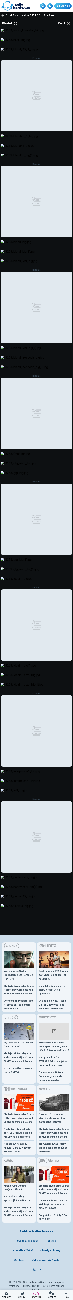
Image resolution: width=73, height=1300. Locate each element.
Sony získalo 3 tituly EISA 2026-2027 (53, 1217)
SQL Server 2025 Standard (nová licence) (19, 1044)
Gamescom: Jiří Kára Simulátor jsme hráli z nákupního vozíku (51, 1076)
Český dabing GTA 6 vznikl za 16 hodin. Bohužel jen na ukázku (54, 975)
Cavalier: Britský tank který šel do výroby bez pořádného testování (52, 1118)
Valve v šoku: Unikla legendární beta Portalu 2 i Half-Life (19, 975)
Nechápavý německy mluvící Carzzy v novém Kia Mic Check (17, 1147)
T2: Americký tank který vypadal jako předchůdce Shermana (53, 1147)
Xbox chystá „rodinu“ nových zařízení (16, 1187)
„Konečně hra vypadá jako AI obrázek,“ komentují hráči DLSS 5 (18, 1004)
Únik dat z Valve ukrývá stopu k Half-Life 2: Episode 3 (52, 990)
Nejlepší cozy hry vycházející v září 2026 (17, 1198)
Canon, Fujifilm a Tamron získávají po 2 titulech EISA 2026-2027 (53, 1204)
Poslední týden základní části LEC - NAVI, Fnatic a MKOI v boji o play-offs (18, 1133)
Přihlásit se (63, 6)
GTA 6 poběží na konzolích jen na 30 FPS (19, 1070)
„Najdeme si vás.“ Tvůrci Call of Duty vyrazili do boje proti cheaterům (53, 1004)
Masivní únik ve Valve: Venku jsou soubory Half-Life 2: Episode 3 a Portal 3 (54, 1046)
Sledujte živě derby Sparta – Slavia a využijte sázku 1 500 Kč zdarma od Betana (19, 990)
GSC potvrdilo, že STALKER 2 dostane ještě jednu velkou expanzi (53, 1061)
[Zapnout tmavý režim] (50, 6)
